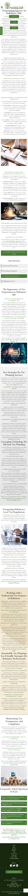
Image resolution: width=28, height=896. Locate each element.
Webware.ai (17, 893)
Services (14, 850)
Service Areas (14, 853)
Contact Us (14, 855)
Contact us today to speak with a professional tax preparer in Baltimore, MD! (14, 339)
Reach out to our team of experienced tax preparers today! (14, 649)
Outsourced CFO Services (10, 266)
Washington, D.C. (19, 830)
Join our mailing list (14, 872)
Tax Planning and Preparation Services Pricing (14, 253)
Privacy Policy (14, 856)
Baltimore (12, 830)
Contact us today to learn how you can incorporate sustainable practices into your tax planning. (15, 707)
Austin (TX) (12, 832)
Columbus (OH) (18, 832)
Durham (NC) (14, 835)
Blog (14, 852)
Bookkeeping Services (8, 281)
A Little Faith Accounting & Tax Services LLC (15, 891)
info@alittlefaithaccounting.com (14, 241)
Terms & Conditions (14, 858)
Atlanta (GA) (22, 833)
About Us (14, 849)
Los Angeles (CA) (14, 833)
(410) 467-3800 (14, 883)
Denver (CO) (7, 833)
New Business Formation (9, 271)
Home (14, 847)
